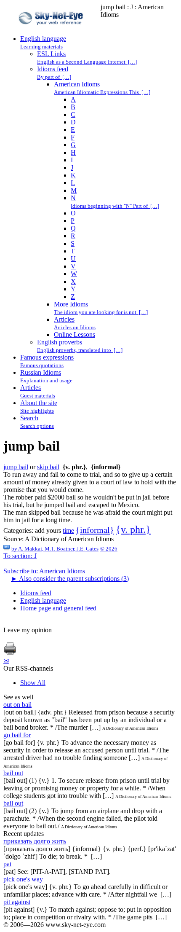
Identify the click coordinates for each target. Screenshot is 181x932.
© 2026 (108, 548)
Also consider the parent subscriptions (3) (70, 578)
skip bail (48, 466)
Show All (32, 682)
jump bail (15, 466)
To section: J (20, 555)
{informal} (95, 529)
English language (43, 600)
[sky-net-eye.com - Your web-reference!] (52, 31)
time (68, 530)
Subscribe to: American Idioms (44, 571)
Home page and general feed (58, 608)
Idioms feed (35, 592)
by (54, 548)
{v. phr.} (133, 529)
